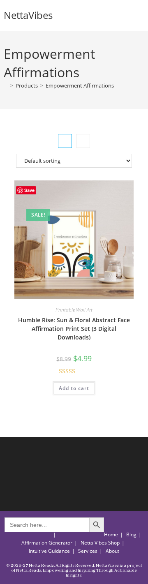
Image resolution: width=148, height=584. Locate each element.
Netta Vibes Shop (100, 542)
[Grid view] (65, 141)
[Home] (6, 85)
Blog (131, 534)
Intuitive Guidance (49, 550)
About (112, 550)
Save (29, 190)
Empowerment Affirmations (80, 85)
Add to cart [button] (74, 388)
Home (111, 534)
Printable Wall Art (74, 309)
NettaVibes (28, 15)
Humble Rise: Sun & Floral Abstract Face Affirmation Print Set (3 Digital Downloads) (74, 328)
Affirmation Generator (46, 542)
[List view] (83, 141)
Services (87, 550)
